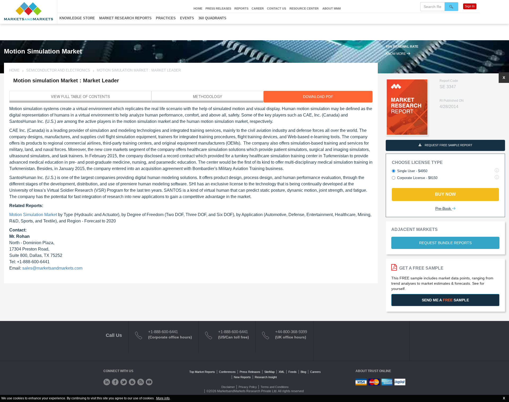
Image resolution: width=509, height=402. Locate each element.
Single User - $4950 (412, 171)
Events (187, 18)
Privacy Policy (248, 386)
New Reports (242, 377)
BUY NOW (445, 194)
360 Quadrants (212, 18)
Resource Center (304, 8)
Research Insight (266, 377)
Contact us (276, 8)
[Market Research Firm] (28, 11)
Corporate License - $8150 (417, 178)
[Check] (106, 382)
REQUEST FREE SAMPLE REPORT (448, 145)
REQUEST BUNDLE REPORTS (445, 243)
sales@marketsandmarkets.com (52, 268)
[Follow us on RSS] (140, 382)
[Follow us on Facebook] (115, 382)
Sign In (470, 6)
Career (258, 8)
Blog (303, 371)
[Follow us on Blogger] (132, 382)
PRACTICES (166, 18)
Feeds (292, 371)
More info (163, 398)
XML (281, 371)
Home (198, 8)
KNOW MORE (396, 54)
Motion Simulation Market (33, 214)
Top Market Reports (202, 371)
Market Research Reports (125, 18)
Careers (315, 371)
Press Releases (218, 8)
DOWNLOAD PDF (318, 97)
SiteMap (269, 371)
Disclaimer (228, 386)
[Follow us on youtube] (149, 382)
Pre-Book (443, 208)
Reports (241, 8)
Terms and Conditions (275, 386)
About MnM (331, 8)
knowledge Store (77, 18)
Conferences (227, 371)
